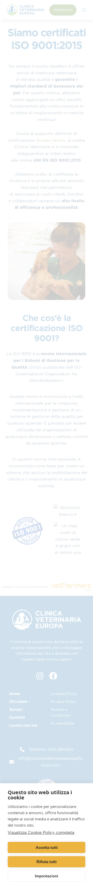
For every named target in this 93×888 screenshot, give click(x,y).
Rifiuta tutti (46, 862)
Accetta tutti (47, 847)
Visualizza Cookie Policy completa (41, 832)
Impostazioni (46, 876)
